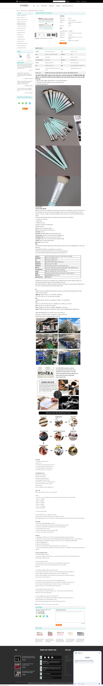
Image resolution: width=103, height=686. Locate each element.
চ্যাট (62, 43)
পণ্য (37, 5)
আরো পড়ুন (23, 659)
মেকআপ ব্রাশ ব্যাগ (19, 39)
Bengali (84, 1)
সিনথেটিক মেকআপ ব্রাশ (24, 10)
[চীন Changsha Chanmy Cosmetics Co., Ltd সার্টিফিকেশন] (21, 57)
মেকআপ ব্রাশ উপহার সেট (20, 47)
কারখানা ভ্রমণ (51, 5)
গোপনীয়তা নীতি (30, 683)
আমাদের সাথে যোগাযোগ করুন (67, 5)
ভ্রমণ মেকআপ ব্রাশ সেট (20, 28)
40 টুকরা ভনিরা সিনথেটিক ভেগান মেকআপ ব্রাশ (46, 38)
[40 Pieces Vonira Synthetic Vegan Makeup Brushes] (44, 34)
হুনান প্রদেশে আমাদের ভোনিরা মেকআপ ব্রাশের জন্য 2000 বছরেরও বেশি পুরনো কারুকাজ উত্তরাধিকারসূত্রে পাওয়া (28, 657)
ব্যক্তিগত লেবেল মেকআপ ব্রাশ (21, 19)
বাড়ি (33, 5)
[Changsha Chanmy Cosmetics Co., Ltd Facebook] (48, 657)
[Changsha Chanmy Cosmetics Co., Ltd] (24, 5)
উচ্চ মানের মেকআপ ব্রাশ (20, 17)
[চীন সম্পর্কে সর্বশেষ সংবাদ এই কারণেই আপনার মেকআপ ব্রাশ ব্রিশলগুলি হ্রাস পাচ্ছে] (18, 666)
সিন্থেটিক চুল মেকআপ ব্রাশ (41, 604)
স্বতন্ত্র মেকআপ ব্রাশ (20, 32)
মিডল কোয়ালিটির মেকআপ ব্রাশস (21, 43)
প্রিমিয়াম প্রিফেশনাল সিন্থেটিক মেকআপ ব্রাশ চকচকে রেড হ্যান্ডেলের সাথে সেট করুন (39, 640)
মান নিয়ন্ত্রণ (58, 5)
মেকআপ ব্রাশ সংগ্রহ (20, 30)
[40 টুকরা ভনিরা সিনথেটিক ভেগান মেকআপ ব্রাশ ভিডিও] (46, 24)
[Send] (99, 683)
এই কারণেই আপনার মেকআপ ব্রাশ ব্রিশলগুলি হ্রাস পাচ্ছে (27, 664)
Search (67, 1)
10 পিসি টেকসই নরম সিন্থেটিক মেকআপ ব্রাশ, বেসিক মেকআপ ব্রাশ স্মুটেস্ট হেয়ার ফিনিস (70, 640)
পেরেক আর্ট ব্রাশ (19, 37)
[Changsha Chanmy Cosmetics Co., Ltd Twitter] (52, 657)
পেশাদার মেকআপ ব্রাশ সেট (21, 26)
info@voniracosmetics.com (23, 1)
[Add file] (75, 683)
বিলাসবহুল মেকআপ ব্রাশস (20, 15)
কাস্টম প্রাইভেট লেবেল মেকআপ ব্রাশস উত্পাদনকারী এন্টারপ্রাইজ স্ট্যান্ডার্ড (28, 672)
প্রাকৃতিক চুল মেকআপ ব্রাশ (21, 21)
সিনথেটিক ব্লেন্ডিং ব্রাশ (55, 604)
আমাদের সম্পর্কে (44, 5)
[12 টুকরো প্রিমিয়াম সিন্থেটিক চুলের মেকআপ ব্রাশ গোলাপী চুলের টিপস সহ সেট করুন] (81, 633)
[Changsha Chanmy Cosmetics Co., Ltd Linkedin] (45, 657)
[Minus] (99, 653)
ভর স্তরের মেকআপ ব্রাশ (20, 45)
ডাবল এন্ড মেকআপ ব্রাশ (48, 604)
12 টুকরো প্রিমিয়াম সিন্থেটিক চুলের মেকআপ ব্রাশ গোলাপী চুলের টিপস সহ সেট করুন (80, 640)
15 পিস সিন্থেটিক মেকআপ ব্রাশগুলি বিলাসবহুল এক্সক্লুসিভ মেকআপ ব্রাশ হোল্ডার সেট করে (60, 640)
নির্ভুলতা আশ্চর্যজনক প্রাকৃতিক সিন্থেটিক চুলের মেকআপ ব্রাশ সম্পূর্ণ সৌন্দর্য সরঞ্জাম (49, 640)
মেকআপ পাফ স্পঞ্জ (19, 41)
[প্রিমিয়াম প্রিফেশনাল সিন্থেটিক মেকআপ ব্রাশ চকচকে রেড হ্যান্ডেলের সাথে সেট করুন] (40, 633)
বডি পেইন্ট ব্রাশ (19, 34)
